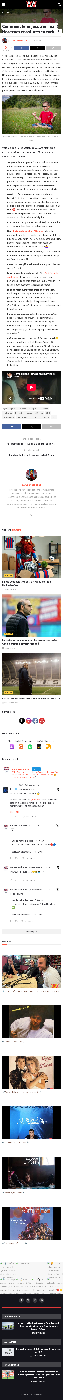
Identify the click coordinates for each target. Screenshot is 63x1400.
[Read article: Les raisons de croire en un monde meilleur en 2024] (31, 674)
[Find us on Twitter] (28, 1300)
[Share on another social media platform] (53, 48)
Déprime (12, 408)
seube (29, 413)
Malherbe (8, 413)
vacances (44, 417)
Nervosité (19, 413)
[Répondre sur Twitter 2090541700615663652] (11, 858)
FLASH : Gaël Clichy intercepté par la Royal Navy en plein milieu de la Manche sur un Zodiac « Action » (38, 1326)
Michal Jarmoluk (51, 136)
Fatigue (32, 408)
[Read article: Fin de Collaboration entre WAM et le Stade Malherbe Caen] (31, 557)
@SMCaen (35, 799)
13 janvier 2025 (10, 648)
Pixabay (31, 140)
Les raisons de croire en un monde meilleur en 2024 (31, 698)
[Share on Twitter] (37, 48)
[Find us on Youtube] (41, 1300)
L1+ (12, 789)
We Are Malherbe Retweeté (29, 785)
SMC (48, 413)
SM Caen (39, 413)
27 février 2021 (37, 40)
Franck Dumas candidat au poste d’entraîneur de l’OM (38, 1350)
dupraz (23, 408)
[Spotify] (31, 747)
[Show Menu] (3, 4)
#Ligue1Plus (15, 812)
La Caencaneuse (19, 40)
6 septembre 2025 (39, 1381)
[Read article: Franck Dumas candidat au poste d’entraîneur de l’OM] (8, 1352)
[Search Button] (59, 4)
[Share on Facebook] (21, 48)
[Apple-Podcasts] (13, 747)
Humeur (13, 13)
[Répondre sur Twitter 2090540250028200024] (11, 817)
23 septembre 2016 (39, 1356)
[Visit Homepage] (31, 4)
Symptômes (9, 417)
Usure (34, 417)
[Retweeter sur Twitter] (17, 785)
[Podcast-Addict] (22, 747)
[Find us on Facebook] (21, 1300)
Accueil (5, 13)
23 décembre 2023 (11, 703)
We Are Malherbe (18, 825)
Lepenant (44, 408)
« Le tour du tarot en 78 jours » (27, 231)
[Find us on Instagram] (35, 1300)
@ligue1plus (23, 789)
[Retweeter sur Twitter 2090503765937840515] (17, 921)
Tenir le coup (23, 417)
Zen (54, 417)
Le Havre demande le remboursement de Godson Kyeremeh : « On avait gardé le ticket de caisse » (38, 1374)
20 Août (34, 789)
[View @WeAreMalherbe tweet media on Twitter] (12, 830)
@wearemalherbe (35, 826)
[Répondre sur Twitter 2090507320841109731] (11, 881)
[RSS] (49, 747)
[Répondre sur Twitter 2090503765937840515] (11, 921)
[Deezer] (40, 747)
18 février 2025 (10, 589)
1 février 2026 (39, 1333)
